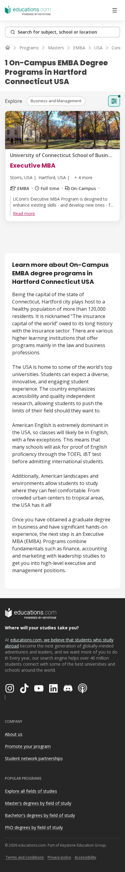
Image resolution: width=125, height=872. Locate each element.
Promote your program (28, 746)
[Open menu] (114, 10)
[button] (56, 101)
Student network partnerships (34, 758)
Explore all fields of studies (31, 791)
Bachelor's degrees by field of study (40, 815)
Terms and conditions (24, 857)
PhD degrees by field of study (34, 827)
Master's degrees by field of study (38, 803)
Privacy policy (59, 857)
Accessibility (85, 857)
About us (13, 734)
